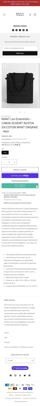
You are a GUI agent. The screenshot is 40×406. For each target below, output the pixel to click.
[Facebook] (13, 30)
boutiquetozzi (15, 392)
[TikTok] (20, 30)
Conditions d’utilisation (30, 398)
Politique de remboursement (23, 395)
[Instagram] (16, 30)
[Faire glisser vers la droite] (24, 112)
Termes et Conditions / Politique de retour (19, 347)
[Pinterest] (27, 30)
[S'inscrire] (32, 360)
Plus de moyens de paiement (20, 180)
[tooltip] (37, 187)
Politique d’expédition (21, 401)
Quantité (4, 157)
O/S (5, 153)
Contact (7, 342)
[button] (38, 1)
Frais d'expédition (6, 139)
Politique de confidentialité (13, 398)
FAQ (5, 337)
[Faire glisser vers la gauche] (15, 112)
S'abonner (20, 53)
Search (6, 333)
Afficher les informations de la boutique (17, 203)
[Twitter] (23, 30)
